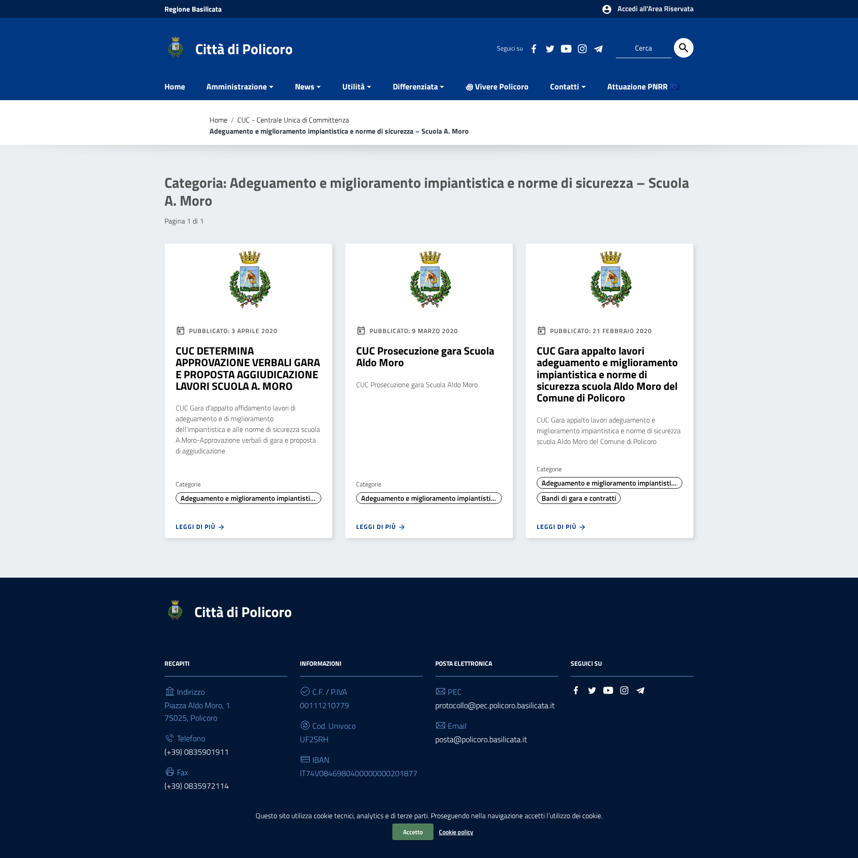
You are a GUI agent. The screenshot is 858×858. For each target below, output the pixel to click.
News (305, 86)
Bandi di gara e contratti (579, 498)
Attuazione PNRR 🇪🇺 (643, 86)
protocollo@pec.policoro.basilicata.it (495, 705)
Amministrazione (236, 86)
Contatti (564, 86)
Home (174, 86)
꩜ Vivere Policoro (497, 86)
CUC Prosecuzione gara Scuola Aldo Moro (425, 356)
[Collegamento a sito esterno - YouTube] (565, 47)
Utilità (353, 86)
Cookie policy (456, 832)
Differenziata (415, 86)
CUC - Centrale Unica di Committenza (293, 119)
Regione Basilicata (193, 9)
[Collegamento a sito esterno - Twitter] (549, 47)
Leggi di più (196, 526)
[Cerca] (684, 48)
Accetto (413, 832)
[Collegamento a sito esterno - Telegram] (598, 47)
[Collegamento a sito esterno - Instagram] (581, 47)
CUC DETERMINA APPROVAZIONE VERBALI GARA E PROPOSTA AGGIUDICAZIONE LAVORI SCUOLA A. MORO (248, 368)
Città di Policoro (244, 48)
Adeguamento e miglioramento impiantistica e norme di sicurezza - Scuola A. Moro (251, 498)
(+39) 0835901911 (196, 752)
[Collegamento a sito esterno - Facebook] (533, 47)
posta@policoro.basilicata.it (481, 739)
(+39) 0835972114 (196, 786)
